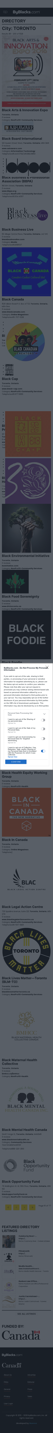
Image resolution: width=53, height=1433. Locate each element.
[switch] (43, 720)
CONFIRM (16, 762)
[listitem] (26, 714)
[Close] (48, 668)
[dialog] (26, 716)
